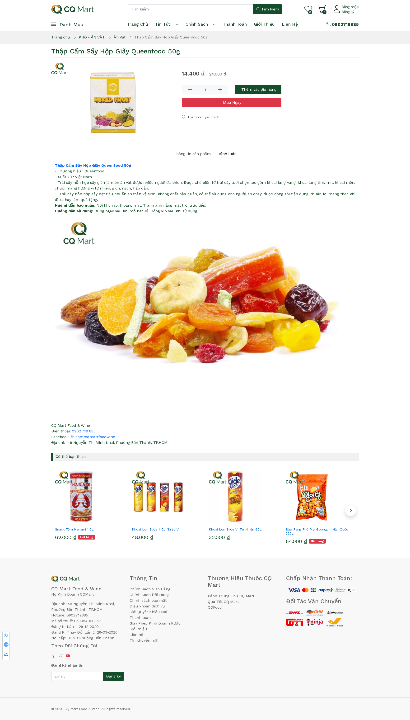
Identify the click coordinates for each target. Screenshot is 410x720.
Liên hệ (290, 24)
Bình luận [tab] (228, 154)
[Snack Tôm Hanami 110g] (89, 496)
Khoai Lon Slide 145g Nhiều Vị (156, 529)
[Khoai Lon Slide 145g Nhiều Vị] (166, 496)
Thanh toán (140, 617)
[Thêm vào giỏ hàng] (98, 520)
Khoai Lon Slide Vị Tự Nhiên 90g (235, 529)
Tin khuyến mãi (144, 640)
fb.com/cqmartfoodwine (93, 437)
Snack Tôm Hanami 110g (74, 529)
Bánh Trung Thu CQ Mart (231, 596)
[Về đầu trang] (396, 690)
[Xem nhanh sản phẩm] (89, 520)
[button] (350, 510)
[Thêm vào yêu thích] (81, 520)
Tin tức (163, 24)
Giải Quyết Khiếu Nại (148, 612)
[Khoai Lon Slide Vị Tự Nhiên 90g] (243, 496)
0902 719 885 (84, 431)
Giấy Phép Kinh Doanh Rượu (155, 623)
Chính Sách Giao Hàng (150, 589)
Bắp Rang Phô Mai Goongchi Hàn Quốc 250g (317, 531)
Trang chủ (137, 24)
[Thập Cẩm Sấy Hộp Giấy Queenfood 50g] (113, 102)
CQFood (215, 607)
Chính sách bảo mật (148, 600)
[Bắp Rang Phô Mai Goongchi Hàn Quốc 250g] (320, 496)
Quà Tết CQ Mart (223, 601)
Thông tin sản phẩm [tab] (192, 154)
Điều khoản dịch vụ (147, 606)
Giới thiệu (138, 629)
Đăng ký (348, 12)
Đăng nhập (350, 7)
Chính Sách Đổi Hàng (149, 594)
